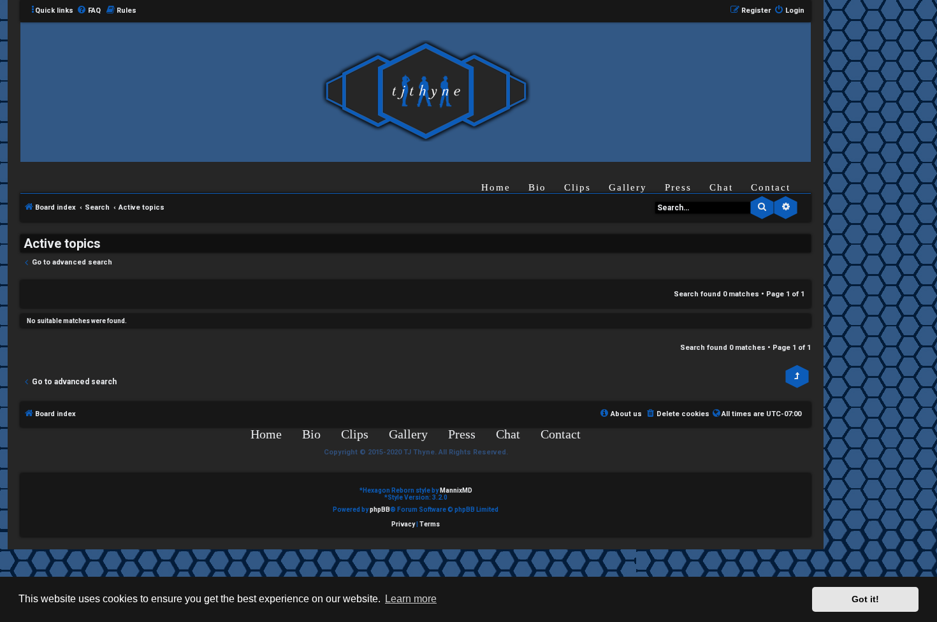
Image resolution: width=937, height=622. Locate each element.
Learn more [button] (411, 598)
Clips (577, 187)
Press (678, 187)
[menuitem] (88, 10)
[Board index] (426, 91)
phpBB (380, 509)
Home (496, 187)
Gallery (628, 187)
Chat (721, 187)
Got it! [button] (865, 599)
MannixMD (456, 490)
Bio (537, 187)
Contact (770, 187)
